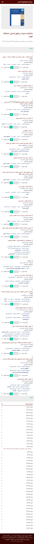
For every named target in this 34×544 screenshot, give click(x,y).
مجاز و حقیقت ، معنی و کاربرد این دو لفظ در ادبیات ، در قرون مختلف (18, 58)
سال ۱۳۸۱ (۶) (30, 424)
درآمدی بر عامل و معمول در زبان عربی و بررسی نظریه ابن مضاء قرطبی (17, 292)
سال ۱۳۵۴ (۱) (30, 466)
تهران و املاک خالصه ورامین (24, 379)
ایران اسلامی (13, 385)
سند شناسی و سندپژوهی (23, 391)
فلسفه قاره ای (25, 250)
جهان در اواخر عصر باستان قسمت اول (22, 326)
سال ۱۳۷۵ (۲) (29, 441)
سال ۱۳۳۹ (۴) (29, 508)
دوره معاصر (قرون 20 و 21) (14, 248)
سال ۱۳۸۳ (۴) (29, 418)
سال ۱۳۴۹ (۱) (30, 480)
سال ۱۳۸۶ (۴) (30, 410)
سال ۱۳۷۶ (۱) (30, 438)
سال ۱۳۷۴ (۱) (30, 444)
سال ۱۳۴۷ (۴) (29, 486)
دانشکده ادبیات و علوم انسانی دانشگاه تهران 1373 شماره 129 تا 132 (17, 449)
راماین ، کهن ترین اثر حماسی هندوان (23, 158)
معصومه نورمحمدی (24, 328)
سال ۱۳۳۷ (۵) (29, 514)
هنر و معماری (17, 348)
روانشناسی (17, 281)
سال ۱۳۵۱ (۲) (30, 474)
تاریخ (19, 332)
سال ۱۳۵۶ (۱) (30, 460)
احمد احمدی (25, 203)
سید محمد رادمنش (24, 60)
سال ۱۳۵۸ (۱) (30, 458)
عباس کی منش (25, 133)
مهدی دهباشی (25, 242)
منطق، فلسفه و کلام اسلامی (22, 254)
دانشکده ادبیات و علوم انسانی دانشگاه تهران (18, 35)
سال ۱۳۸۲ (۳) (29, 421)
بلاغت (8, 64)
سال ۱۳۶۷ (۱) (30, 452)
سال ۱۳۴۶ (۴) (30, 489)
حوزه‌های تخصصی (25, 64)
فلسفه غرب (9, 246)
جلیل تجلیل (25, 217)
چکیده (16, 67)
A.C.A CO (13, 541)
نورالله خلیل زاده (11, 277)
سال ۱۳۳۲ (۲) (30, 528)
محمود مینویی (19, 277)
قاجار (13, 387)
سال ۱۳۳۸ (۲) (29, 511)
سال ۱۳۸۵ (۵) (29, 413)
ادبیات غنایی (7, 207)
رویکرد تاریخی (25, 248)
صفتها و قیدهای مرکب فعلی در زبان (22, 86)
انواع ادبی (13, 163)
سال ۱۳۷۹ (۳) (29, 429)
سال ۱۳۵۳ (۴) (29, 469)
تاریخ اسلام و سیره (9, 334)
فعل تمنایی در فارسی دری (25, 186)
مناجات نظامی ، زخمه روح (25, 201)
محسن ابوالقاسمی (24, 188)
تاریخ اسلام (15, 336)
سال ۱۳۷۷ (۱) (30, 435)
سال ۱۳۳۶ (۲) (30, 517)
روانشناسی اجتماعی (9, 281)
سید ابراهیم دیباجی (24, 263)
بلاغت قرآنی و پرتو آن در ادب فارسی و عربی (20, 215)
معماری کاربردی (25, 350)
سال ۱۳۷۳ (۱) (30, 446)
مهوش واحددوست (24, 160)
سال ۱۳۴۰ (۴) (30, 506)
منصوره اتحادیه (25, 381)
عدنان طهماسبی (24, 295)
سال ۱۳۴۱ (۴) (30, 503)
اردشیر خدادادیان (24, 230)
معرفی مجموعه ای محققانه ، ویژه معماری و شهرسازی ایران (16, 343)
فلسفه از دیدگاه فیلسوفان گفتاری (23, 308)
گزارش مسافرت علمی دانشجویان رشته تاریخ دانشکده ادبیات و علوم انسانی (18, 360)
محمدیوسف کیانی (24, 344)
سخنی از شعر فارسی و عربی (25, 71)
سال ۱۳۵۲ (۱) (30, 472)
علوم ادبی (13, 64)
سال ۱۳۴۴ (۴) (29, 494)
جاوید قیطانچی (24, 106)
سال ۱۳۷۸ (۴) (29, 432)
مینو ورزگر (26, 176)
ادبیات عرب (10, 299)
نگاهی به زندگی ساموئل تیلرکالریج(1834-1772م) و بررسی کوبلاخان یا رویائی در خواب (18, 103)
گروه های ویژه (9, 313)
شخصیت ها (9, 109)
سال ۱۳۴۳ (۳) (29, 497)
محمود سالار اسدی (24, 363)
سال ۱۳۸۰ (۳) (30, 427)
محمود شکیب (25, 73)
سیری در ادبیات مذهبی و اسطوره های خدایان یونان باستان (16, 228)
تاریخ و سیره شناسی (24, 336)
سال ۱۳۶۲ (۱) (30, 455)
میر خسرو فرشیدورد (23, 87)
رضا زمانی (26, 277)
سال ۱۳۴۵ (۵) (29, 491)
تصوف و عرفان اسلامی (8, 266)
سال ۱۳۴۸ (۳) (29, 483)
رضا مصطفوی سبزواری (23, 145)
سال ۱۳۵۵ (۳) (29, 463)
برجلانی (29, 261)
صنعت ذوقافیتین (27, 131)
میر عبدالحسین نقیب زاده (22, 310)
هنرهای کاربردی (9, 348)
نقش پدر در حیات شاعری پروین (23, 118)
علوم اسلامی (17, 252)
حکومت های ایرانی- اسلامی (22, 387)
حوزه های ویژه (12, 77)
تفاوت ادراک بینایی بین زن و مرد (23, 275)
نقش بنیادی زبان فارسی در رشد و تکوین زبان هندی (19, 143)
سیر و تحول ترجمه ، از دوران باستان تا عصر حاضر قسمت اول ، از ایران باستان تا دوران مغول (17, 173)
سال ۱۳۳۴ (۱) (30, 522)
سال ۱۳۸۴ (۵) (29, 415)
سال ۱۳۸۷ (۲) (30, 407)
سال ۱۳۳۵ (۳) (29, 520)
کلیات (14, 109)
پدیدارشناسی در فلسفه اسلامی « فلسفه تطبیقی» (19, 240)
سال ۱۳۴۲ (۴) (30, 500)
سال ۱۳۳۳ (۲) (29, 525)
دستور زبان (7, 91)
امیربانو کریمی (25, 120)
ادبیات (18, 64)
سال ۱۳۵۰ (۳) (29, 477)
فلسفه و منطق (17, 246)
